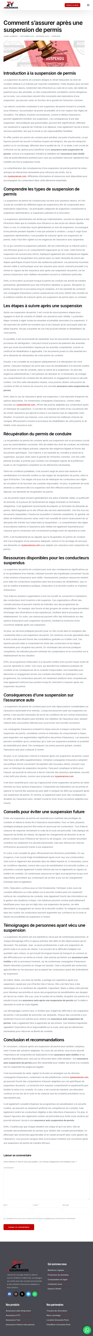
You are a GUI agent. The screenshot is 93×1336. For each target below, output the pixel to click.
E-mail (36, 1205)
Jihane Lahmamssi (11, 36)
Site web (65, 1205)
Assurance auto (42, 36)
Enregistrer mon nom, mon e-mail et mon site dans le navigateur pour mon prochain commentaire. (41, 1218)
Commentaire (9, 1168)
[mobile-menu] (86, 5)
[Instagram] (15, 1294)
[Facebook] (9, 1294)
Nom (6, 1205)
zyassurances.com (17, 176)
